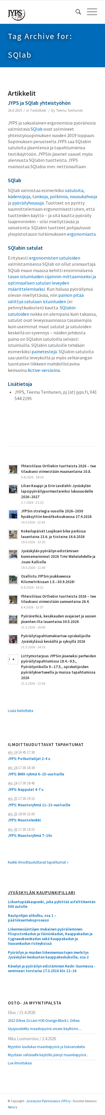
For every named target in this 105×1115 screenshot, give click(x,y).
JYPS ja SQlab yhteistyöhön (39, 103)
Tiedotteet (38, 110)
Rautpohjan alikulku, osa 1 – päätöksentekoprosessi (32, 918)
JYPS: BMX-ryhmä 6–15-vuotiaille (36, 774)
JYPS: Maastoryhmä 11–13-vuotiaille (39, 804)
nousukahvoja (83, 196)
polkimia (59, 196)
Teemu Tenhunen (69, 110)
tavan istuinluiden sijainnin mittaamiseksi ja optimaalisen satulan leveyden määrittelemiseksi (52, 283)
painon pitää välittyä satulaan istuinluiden (46, 298)
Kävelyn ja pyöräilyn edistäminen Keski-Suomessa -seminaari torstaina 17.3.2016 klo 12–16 (51, 969)
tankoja (40, 196)
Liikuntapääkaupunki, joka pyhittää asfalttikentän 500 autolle (51, 904)
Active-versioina (44, 370)
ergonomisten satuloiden (54, 258)
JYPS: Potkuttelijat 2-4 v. (29, 758)
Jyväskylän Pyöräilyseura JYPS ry (48, 1101)
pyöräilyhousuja (28, 203)
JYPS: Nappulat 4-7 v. (26, 789)
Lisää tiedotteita (20, 710)
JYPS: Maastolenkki (24, 820)
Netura (12, 1107)
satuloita (74, 190)
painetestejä (44, 351)
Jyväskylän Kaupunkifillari (41, 892)
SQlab (37, 129)
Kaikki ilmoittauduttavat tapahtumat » (38, 862)
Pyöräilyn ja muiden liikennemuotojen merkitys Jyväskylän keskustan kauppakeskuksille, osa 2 (48, 955)
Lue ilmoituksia (20, 1063)
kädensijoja (19, 196)
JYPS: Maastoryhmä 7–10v (30, 835)
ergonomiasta (81, 234)
